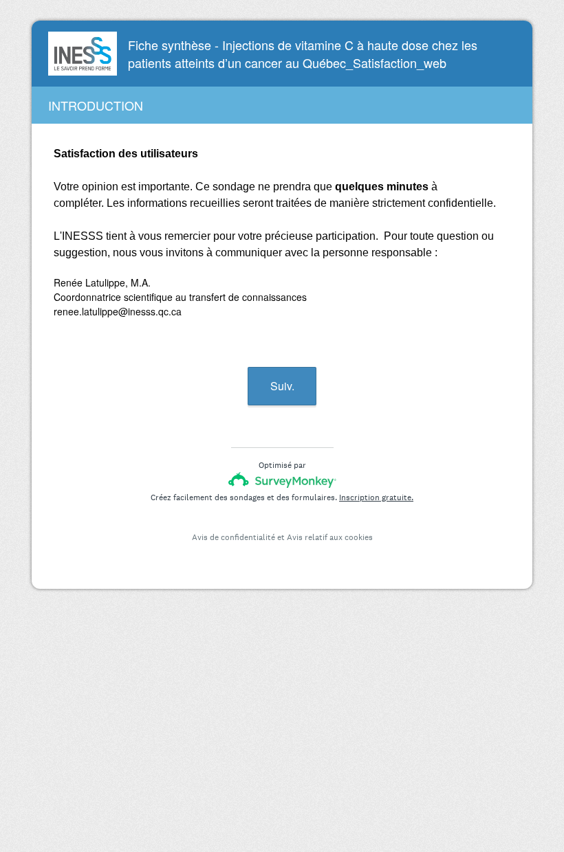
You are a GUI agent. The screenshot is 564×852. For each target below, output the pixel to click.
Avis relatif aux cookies (330, 537)
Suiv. (282, 386)
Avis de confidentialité (233, 537)
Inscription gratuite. (376, 497)
